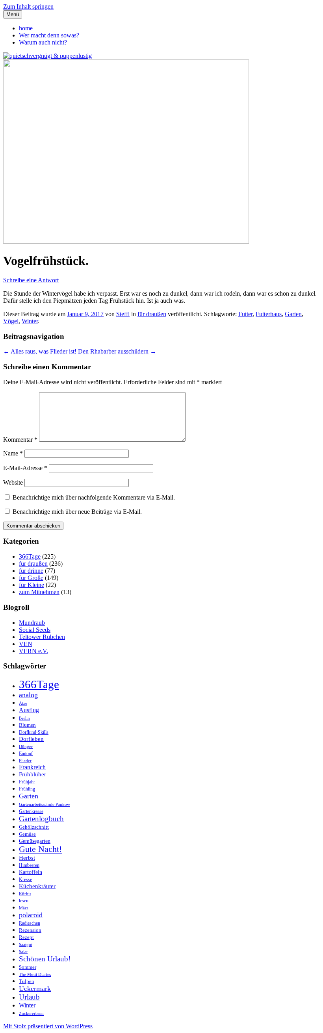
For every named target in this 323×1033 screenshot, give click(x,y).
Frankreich (32, 767)
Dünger (26, 746)
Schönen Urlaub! (45, 959)
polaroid (31, 915)
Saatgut (25, 944)
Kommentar (20, 439)
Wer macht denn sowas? (49, 35)
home (26, 28)
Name (13, 453)
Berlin (24, 718)
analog (28, 695)
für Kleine (31, 584)
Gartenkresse (31, 811)
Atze (23, 703)
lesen (23, 900)
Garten (293, 314)
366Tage (30, 556)
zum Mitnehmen (39, 592)
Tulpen (26, 981)
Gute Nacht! (40, 849)
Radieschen (29, 923)
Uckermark (35, 988)
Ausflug (29, 710)
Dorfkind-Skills (33, 732)
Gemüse (27, 834)
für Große (31, 577)
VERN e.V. (33, 651)
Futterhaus (269, 314)
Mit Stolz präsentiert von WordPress (48, 1026)
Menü (12, 14)
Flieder (25, 761)
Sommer (27, 967)
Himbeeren (29, 865)
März (23, 908)
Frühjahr (27, 782)
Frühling (27, 789)
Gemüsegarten (34, 841)
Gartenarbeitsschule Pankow (44, 804)
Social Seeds (34, 629)
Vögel (11, 321)
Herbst (27, 858)
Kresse (25, 879)
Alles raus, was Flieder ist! (39, 351)
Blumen (27, 725)
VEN (25, 644)
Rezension (30, 930)
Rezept (26, 937)
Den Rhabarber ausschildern (117, 351)
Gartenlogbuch (41, 819)
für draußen (151, 314)
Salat (23, 952)
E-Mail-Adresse (25, 468)
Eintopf (26, 753)
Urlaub (29, 997)
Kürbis (25, 894)
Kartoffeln (30, 872)
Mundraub (32, 622)
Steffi (123, 314)
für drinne (31, 570)
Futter (245, 314)
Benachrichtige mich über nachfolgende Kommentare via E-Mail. (94, 497)
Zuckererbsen (31, 1013)
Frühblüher (32, 774)
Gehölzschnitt (34, 827)
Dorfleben (31, 738)
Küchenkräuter (37, 886)
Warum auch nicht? (43, 42)
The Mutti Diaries (35, 974)
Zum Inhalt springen (28, 6)
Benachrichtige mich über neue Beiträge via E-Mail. (77, 511)
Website (13, 482)
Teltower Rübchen (42, 636)
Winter (30, 321)
